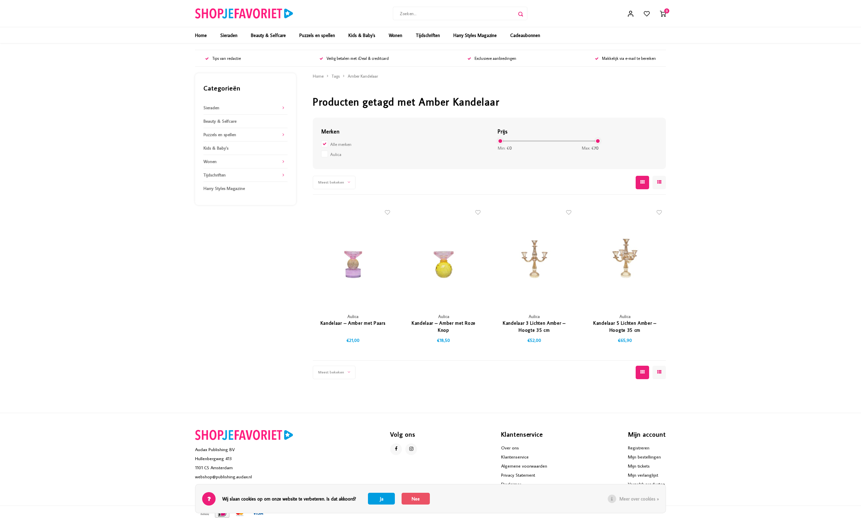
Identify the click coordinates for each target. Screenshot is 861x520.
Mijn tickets (639, 466)
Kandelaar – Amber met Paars (353, 323)
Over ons (510, 448)
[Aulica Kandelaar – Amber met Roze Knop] (443, 256)
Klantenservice (515, 457)
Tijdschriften (428, 35)
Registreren (638, 448)
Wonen (395, 35)
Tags (336, 76)
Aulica (335, 154)
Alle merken (340, 144)
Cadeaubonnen (525, 35)
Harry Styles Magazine (475, 35)
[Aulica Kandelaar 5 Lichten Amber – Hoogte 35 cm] (625, 256)
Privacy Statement (518, 475)
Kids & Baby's (361, 35)
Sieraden (228, 35)
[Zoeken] (520, 13)
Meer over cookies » (639, 499)
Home (201, 35)
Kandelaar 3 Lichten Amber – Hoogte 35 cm (534, 326)
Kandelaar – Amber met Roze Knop (444, 326)
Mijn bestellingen (644, 457)
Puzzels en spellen (317, 35)
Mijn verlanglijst (643, 475)
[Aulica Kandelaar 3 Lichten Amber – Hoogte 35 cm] (534, 256)
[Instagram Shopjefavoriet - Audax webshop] (411, 449)
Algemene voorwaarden (524, 466)
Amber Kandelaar (363, 76)
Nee (416, 499)
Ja (381, 499)
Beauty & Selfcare (268, 35)
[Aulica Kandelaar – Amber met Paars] (353, 256)
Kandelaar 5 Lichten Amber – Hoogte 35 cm (625, 326)
